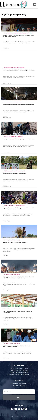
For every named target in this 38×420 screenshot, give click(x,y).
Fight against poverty (8, 33)
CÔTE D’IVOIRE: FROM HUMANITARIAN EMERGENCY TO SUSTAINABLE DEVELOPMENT (16, 346)
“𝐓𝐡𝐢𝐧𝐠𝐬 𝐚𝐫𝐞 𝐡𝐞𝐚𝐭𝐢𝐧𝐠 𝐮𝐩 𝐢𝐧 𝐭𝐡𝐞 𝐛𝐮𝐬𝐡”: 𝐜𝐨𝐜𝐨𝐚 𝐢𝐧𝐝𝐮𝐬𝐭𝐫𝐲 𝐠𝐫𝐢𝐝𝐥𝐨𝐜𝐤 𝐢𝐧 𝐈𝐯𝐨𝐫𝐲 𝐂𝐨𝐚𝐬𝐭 (18, 104)
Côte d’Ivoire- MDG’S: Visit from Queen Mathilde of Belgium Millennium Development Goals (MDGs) (19, 208)
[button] (34, 4)
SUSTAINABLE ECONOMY (14, 34)
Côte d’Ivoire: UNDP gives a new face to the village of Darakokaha (17, 312)
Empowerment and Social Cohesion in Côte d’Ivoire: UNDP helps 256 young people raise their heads (18, 277)
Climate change (7, 205)
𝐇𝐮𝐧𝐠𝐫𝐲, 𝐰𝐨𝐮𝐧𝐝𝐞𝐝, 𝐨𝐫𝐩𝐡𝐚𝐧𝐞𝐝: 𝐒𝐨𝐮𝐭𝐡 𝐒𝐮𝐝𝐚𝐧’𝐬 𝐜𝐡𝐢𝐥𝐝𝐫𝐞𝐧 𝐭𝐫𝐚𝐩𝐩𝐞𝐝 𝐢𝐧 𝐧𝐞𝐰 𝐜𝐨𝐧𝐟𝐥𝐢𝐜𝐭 (19, 70)
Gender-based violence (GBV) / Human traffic (23, 33)
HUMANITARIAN (7, 34)
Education (6, 136)
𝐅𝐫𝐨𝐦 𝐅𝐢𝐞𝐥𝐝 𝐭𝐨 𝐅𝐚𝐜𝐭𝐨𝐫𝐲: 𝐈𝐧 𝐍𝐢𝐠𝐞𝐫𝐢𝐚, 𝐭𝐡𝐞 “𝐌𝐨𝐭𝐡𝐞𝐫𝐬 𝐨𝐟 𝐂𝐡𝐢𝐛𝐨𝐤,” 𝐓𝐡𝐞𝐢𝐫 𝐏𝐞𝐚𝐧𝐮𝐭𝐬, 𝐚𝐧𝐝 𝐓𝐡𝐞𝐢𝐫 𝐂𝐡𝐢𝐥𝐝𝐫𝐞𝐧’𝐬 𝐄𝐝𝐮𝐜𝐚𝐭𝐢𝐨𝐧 (18, 36)
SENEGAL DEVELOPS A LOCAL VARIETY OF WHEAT (15, 242)
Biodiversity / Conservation (10, 171)
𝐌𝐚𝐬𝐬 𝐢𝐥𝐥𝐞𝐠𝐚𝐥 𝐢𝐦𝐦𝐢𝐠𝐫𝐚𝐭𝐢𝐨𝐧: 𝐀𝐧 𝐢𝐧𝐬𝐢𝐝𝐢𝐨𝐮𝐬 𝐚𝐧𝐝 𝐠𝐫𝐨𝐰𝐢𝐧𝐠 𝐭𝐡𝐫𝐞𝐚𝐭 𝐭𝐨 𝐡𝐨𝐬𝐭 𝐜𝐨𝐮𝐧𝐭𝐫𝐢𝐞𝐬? (19, 139)
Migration (22, 67)
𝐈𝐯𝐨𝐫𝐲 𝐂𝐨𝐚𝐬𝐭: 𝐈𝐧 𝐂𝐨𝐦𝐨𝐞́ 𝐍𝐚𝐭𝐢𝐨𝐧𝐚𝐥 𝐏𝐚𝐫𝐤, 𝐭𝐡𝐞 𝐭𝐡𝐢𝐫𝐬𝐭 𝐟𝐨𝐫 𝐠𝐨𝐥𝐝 (14, 173)
